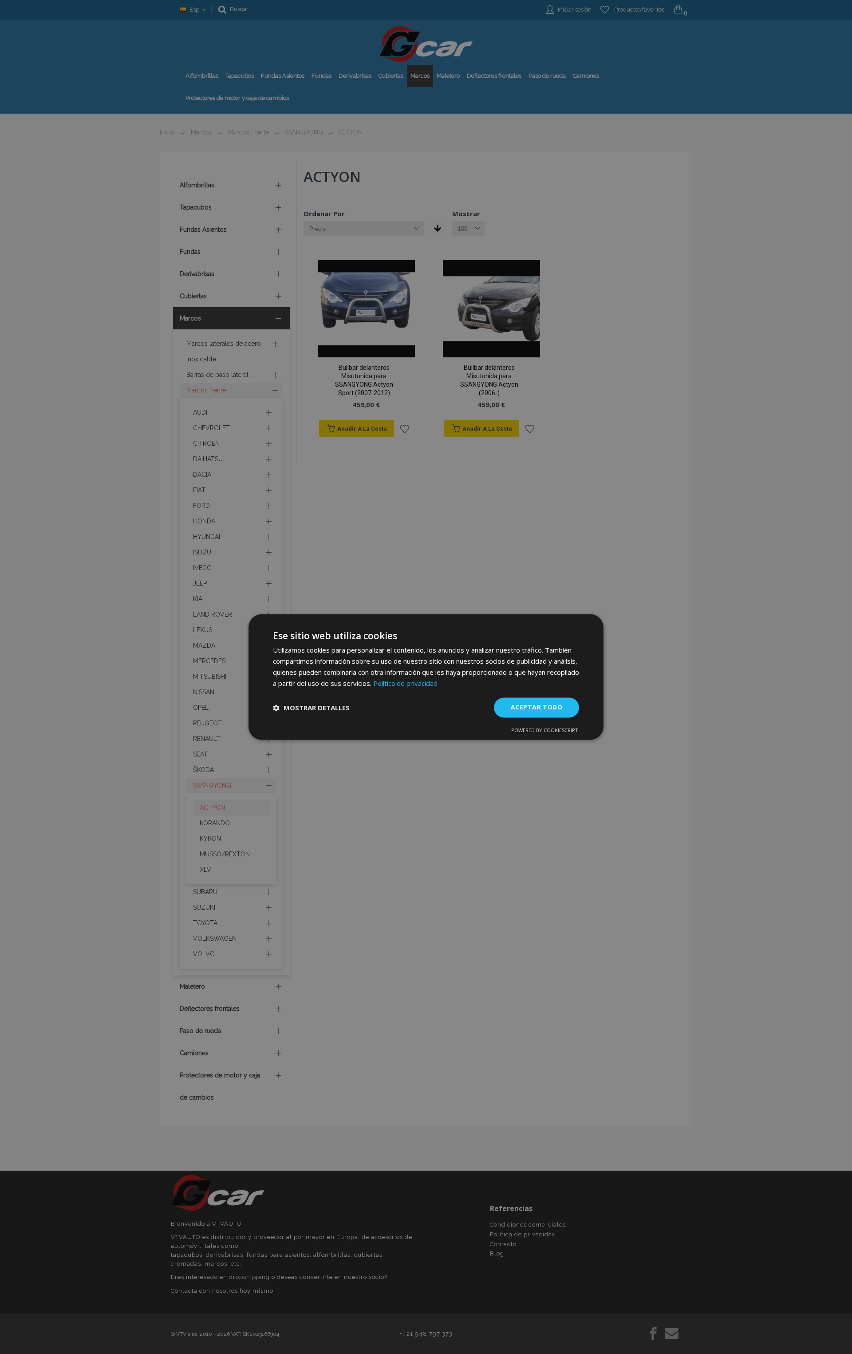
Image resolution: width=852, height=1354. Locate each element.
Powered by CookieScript (544, 730)
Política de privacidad (405, 683)
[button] (311, 708)
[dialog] (426, 677)
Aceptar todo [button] (536, 707)
